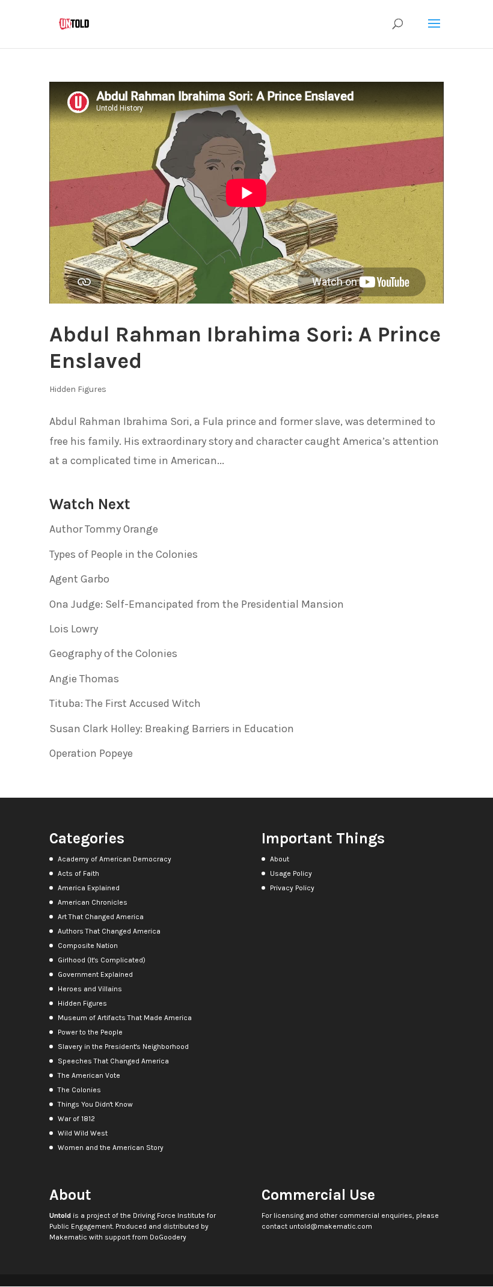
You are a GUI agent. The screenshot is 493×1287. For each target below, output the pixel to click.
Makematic (68, 1237)
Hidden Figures (77, 389)
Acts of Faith (78, 873)
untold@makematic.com (330, 1226)
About (279, 859)
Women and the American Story (111, 1147)
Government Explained (95, 974)
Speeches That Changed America (113, 1061)
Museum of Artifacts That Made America (125, 1017)
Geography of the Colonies (113, 653)
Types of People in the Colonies (123, 554)
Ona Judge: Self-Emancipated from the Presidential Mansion (196, 604)
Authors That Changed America (109, 931)
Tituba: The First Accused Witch (125, 703)
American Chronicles (92, 902)
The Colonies (79, 1090)
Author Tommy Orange (103, 529)
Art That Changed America (101, 917)
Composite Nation (88, 945)
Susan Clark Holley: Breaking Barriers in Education (171, 728)
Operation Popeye (91, 753)
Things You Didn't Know (95, 1104)
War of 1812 (76, 1118)
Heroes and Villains (90, 989)
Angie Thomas (84, 678)
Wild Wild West (83, 1133)
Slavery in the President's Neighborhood (123, 1046)
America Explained (89, 888)
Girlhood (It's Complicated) (101, 960)
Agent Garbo (79, 578)
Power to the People (90, 1032)
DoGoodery (168, 1237)
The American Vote (89, 1075)
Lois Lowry (73, 628)
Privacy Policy (292, 888)
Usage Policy (291, 873)
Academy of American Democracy (114, 859)
